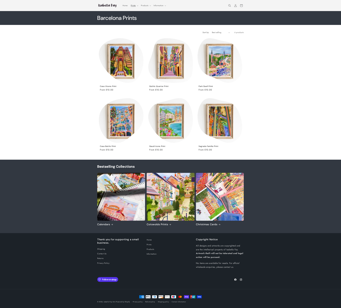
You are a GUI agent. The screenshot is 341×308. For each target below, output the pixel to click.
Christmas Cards (206, 224)
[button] (134, 5)
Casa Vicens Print (108, 86)
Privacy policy (138, 302)
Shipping (101, 249)
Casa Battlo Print (108, 146)
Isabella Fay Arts (109, 302)
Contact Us (102, 253)
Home (149, 239)
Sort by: (206, 32)
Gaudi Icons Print (157, 146)
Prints (149, 244)
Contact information (179, 302)
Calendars (103, 224)
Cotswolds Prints (157, 224)
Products (150, 249)
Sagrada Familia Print (208, 146)
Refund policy (150, 302)
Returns (100, 258)
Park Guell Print (206, 86)
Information (152, 254)
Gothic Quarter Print (159, 86)
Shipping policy (163, 302)
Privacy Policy (103, 263)
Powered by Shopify (123, 302)
